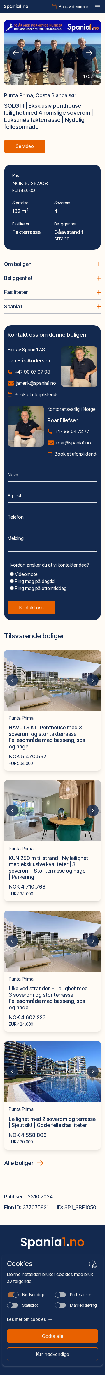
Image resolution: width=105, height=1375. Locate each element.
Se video (25, 146)
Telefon (16, 517)
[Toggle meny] (97, 6)
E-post (14, 496)
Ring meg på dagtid (34, 581)
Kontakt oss (31, 607)
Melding (16, 538)
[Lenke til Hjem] (52, 1243)
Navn (13, 475)
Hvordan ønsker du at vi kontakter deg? (48, 565)
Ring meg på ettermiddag (40, 588)
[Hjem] (16, 6)
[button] (16, 53)
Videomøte (26, 574)
